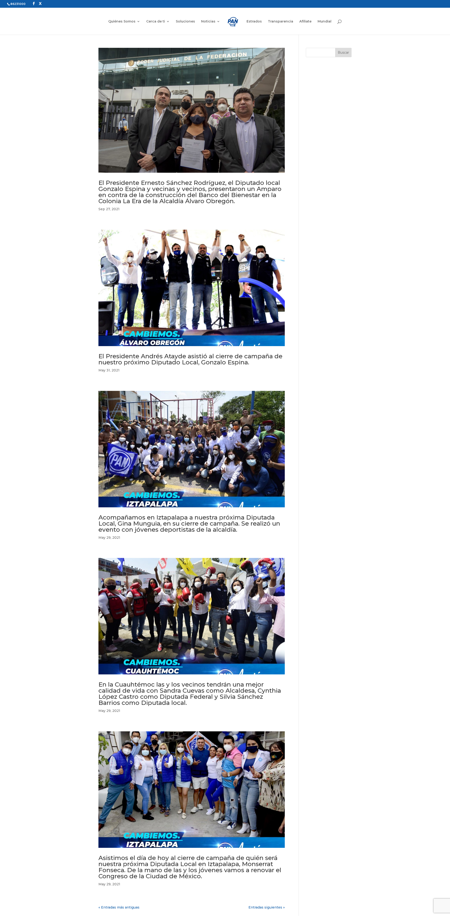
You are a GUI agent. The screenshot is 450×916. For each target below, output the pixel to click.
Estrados (254, 21)
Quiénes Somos (121, 21)
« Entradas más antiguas (118, 907)
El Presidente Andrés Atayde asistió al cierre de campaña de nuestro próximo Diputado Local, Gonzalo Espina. (190, 359)
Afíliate (305, 21)
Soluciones (185, 21)
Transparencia (280, 21)
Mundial (324, 21)
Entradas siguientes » (266, 907)
